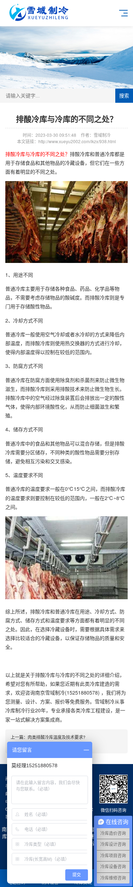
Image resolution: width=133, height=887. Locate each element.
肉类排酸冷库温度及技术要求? (56, 737)
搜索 (124, 96)
